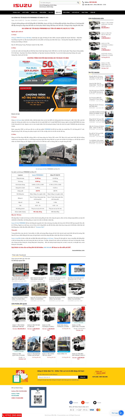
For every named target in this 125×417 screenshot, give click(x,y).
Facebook (75, 402)
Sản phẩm (43, 12)
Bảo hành (66, 12)
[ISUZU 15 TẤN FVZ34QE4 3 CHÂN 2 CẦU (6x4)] (48, 315)
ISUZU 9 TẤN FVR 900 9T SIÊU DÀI (33, 325)
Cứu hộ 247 (75, 12)
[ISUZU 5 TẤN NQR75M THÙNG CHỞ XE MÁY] (33, 344)
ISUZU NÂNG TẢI (62, 353)
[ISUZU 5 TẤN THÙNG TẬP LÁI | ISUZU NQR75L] (48, 344)
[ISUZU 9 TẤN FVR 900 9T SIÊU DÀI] (33, 315)
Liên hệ (92, 12)
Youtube (99, 402)
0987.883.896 (47, 247)
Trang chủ (16, 12)
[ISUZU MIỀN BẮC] (22, 5)
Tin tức (50, 12)
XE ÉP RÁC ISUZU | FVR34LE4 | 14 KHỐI (63, 325)
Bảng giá (34, 12)
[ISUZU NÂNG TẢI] (63, 344)
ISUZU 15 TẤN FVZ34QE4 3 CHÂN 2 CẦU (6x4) (48, 325)
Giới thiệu (25, 12)
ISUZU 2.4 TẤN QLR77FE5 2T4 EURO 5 (18, 354)
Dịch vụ (58, 12)
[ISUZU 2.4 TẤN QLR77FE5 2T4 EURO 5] (19, 344)
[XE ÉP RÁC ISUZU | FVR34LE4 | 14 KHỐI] (63, 315)
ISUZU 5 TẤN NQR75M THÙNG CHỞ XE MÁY (33, 354)
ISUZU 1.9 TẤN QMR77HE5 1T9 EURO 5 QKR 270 (78, 325)
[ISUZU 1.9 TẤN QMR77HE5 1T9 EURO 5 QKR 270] (78, 315)
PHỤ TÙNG (85, 12)
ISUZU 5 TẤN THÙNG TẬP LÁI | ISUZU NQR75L (48, 354)
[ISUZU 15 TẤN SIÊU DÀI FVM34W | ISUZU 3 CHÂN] (78, 344)
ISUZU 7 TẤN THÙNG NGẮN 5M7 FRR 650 (18, 325)
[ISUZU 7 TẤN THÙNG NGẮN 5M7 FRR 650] (19, 315)
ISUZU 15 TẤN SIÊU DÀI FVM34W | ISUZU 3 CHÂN (78, 354)
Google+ (87, 402)
